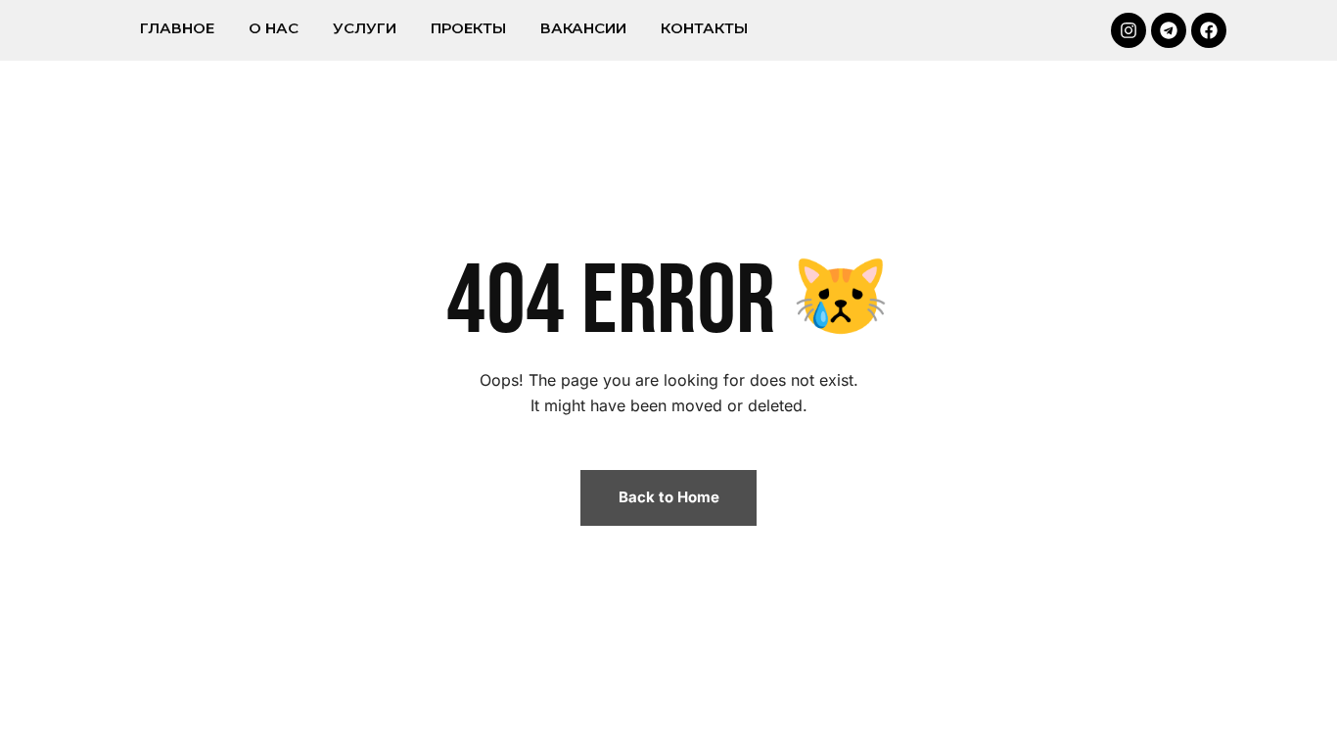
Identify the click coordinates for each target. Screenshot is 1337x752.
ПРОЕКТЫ (468, 28)
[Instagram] (1128, 30)
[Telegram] (1168, 30)
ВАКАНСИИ (583, 28)
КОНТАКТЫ (704, 28)
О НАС (274, 28)
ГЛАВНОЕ (177, 28)
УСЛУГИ (364, 28)
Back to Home (669, 497)
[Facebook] (1208, 30)
